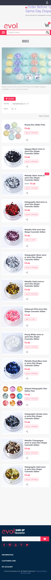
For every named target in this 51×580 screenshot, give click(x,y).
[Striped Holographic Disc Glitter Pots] (12, 396)
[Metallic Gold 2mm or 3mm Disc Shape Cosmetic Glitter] (12, 290)
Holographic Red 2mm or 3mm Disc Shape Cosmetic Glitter (36, 204)
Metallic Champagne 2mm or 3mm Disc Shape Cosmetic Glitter (36, 442)
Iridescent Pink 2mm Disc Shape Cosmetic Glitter (36, 310)
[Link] (27, 140)
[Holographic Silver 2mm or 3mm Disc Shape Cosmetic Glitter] (12, 263)
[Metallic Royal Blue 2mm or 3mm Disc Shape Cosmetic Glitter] (12, 369)
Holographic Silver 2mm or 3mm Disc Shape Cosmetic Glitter (35, 257)
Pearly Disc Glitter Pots (35, 125)
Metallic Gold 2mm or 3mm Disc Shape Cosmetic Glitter (34, 283)
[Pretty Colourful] (11, 25)
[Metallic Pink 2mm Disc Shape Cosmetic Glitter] (12, 237)
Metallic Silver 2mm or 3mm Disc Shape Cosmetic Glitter (35, 177)
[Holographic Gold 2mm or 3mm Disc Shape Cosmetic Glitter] (12, 475)
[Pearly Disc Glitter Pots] (12, 131)
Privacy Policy (40, 571)
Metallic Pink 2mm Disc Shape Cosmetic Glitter (35, 230)
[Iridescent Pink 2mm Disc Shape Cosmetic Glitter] (12, 316)
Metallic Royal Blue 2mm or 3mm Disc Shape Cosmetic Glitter (36, 363)
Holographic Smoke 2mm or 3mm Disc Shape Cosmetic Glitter (36, 416)
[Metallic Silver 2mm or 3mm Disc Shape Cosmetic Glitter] (12, 184)
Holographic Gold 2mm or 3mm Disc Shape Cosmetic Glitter (35, 469)
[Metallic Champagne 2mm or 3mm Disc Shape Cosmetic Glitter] (12, 449)
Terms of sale (25, 573)
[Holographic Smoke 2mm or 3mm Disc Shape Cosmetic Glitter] (12, 422)
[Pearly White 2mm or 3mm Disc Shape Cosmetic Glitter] (12, 343)
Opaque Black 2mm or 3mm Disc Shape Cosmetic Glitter (35, 151)
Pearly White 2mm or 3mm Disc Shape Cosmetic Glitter (34, 336)
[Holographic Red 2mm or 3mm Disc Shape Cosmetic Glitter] (12, 210)
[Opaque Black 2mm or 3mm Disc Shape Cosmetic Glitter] (12, 157)
